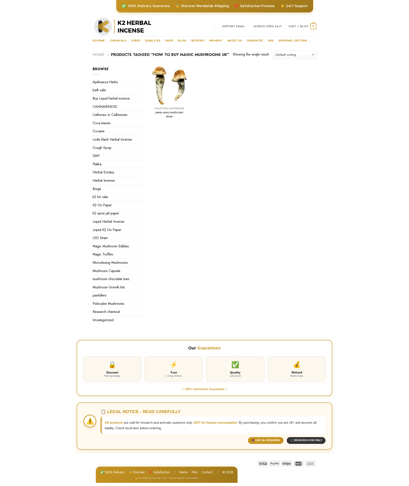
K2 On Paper (102, 205)
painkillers (100, 295)
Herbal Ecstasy (103, 172)
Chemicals (118, 40)
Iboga (97, 188)
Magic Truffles (103, 254)
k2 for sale (100, 196)
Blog (182, 40)
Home (98, 54)
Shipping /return (292, 40)
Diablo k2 (152, 40)
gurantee (255, 40)
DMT (96, 155)
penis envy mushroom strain (169, 114)
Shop (169, 40)
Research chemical (106, 311)
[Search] (210, 26)
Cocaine (99, 131)
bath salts (99, 90)
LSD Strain (100, 237)
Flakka (97, 164)
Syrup (135, 40)
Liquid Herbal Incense (108, 221)
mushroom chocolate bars (111, 278)
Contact (207, 472)
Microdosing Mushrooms (110, 262)
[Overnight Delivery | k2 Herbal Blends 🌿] (123, 26)
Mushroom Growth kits (109, 287)
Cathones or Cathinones (110, 114)
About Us (234, 40)
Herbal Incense (104, 180)
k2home (99, 40)
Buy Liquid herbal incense (111, 98)
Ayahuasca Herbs (105, 82)
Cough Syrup (102, 147)
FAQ (194, 472)
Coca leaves (102, 123)
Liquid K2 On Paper (107, 229)
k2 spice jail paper (106, 213)
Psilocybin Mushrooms (108, 303)
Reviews (197, 40)
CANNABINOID (105, 106)
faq (271, 40)
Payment (216, 40)
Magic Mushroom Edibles (111, 246)
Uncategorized (103, 320)
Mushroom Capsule (106, 270)
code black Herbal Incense (112, 139)
